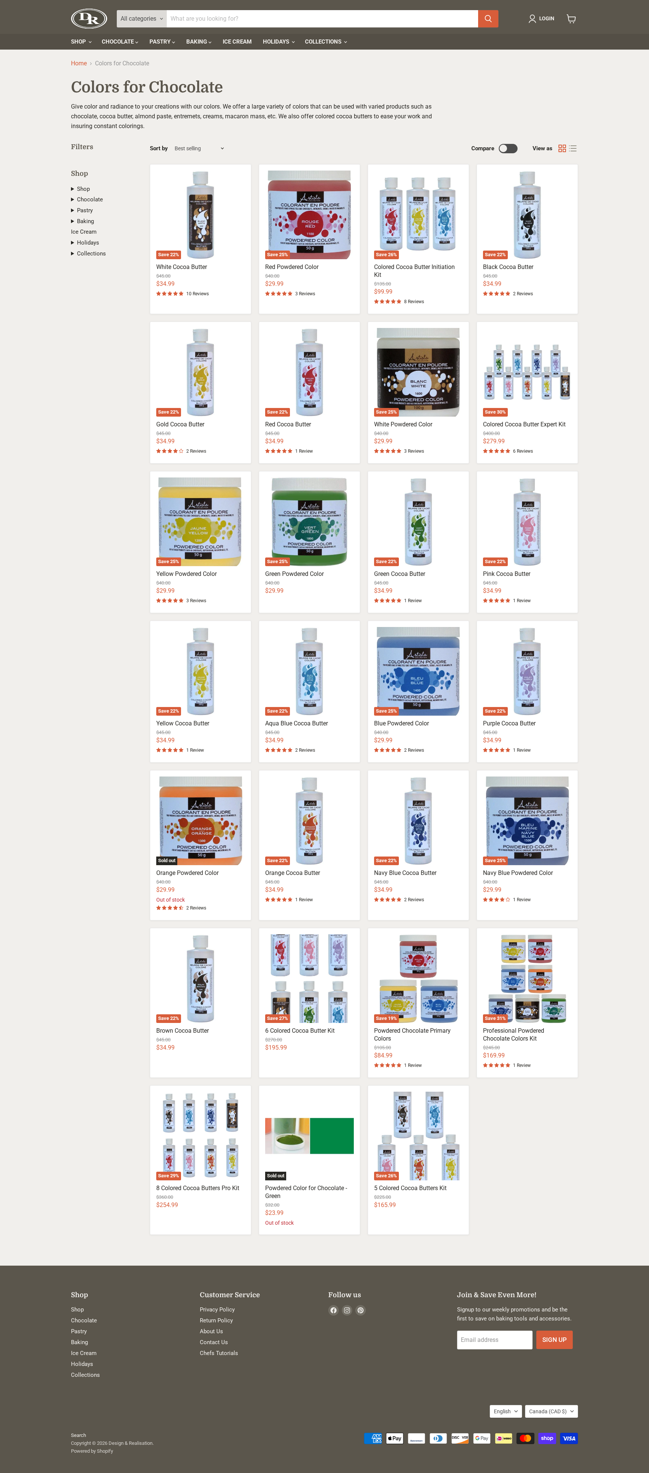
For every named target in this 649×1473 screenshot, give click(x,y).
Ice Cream (237, 41)
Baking (197, 41)
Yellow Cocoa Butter (182, 723)
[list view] (572, 148)
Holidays (277, 41)
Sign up (554, 1339)
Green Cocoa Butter (399, 573)
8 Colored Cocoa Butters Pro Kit (197, 1188)
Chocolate (118, 41)
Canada (548, 1411)
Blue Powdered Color (401, 723)
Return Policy (216, 1320)
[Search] (488, 18)
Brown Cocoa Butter (182, 1030)
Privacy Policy (217, 1309)
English (502, 1411)
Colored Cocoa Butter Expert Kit (524, 424)
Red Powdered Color (291, 266)
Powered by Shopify (92, 1451)
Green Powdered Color (294, 573)
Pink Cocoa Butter (506, 573)
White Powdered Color (403, 424)
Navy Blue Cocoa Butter (405, 872)
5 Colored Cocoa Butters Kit (410, 1188)
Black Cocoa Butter (508, 266)
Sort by (159, 148)
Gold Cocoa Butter (180, 424)
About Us (211, 1331)
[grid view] (562, 148)
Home (79, 63)
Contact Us (214, 1342)
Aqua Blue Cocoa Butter (296, 723)
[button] (542, 18)
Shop (79, 41)
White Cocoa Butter (181, 266)
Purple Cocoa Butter (509, 723)
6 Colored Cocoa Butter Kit (300, 1030)
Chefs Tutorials (219, 1353)
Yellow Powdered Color (186, 573)
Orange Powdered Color (187, 872)
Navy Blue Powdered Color (518, 872)
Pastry (160, 41)
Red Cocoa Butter (288, 424)
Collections (324, 41)
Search (78, 1435)
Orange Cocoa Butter (292, 872)
